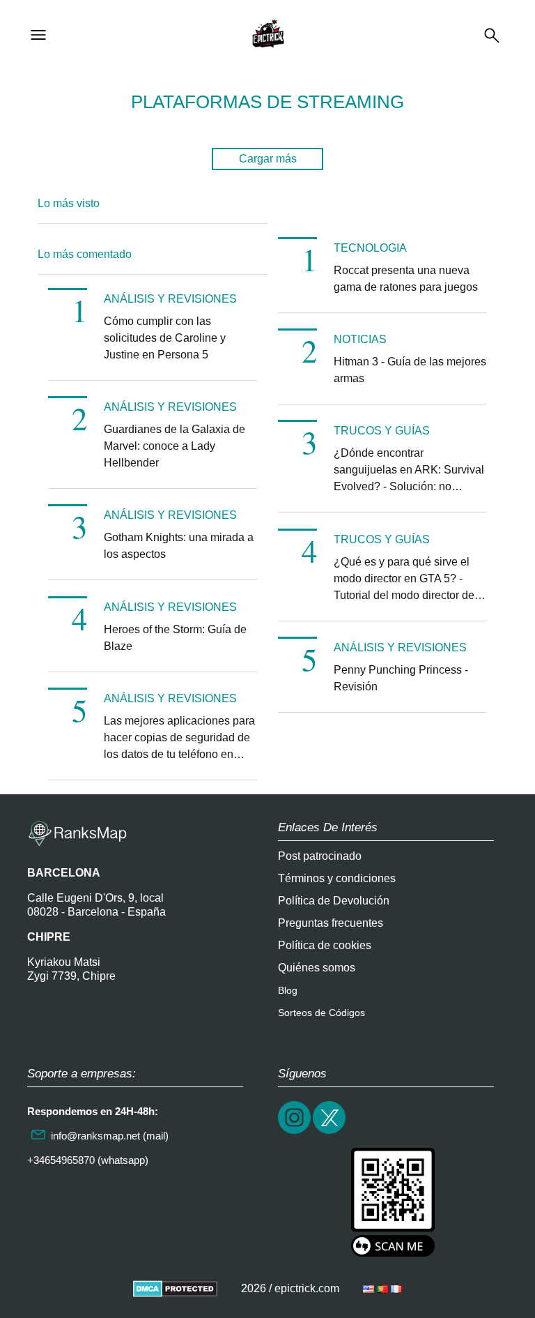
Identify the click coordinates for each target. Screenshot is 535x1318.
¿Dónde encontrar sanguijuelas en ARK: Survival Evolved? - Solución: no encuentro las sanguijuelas (409, 471)
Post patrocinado (320, 856)
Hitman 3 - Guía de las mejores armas (410, 370)
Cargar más (268, 159)
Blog (287, 990)
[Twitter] (330, 1132)
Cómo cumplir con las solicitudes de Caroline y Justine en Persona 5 (165, 338)
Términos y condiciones (337, 878)
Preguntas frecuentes (330, 923)
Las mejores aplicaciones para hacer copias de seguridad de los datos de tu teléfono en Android (179, 739)
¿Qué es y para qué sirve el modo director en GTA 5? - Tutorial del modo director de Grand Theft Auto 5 (404, 580)
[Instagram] (295, 1132)
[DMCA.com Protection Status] (175, 1288)
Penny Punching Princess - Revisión (401, 678)
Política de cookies (324, 945)
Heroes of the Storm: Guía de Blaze (175, 637)
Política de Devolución (333, 901)
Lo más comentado (85, 254)
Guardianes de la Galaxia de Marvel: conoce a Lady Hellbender (174, 446)
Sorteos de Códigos (321, 1012)
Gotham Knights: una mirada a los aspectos (179, 545)
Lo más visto (69, 203)
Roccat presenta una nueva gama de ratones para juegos (406, 278)
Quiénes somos (316, 968)
